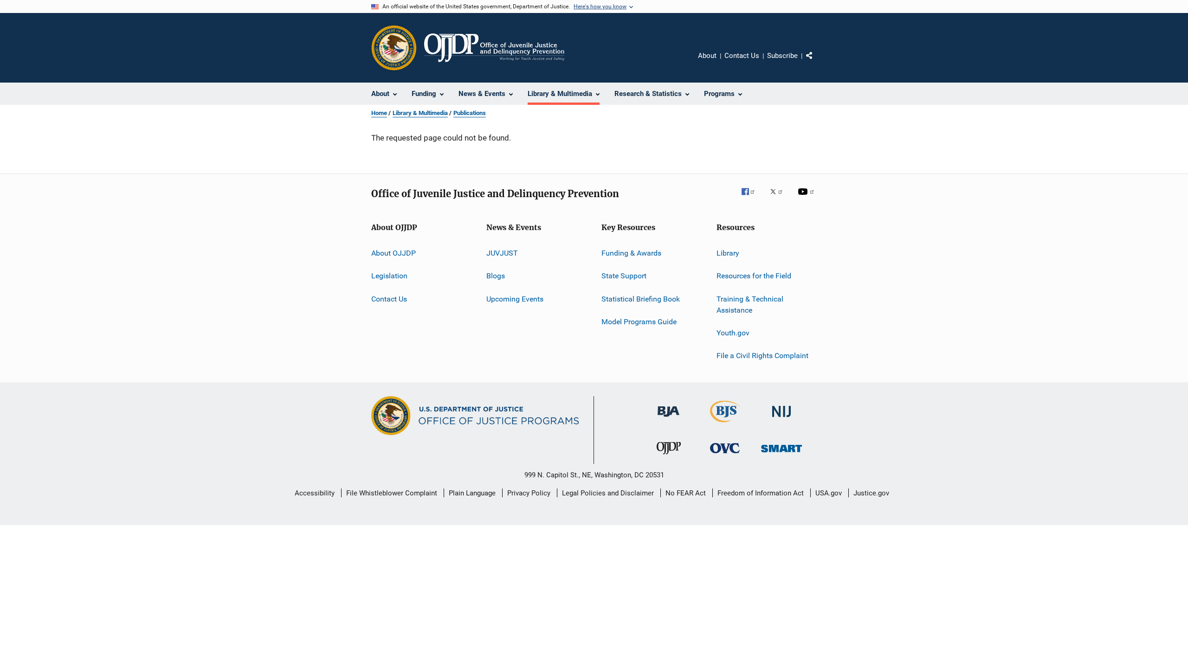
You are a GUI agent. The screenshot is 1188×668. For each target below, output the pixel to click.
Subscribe (782, 55)
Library (728, 253)
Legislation (389, 275)
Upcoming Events (514, 299)
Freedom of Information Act (760, 493)
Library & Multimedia (420, 112)
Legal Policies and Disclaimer (608, 493)
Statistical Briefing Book (640, 299)
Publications (469, 112)
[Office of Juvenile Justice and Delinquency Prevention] (669, 456)
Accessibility (315, 493)
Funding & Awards (631, 253)
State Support (623, 275)
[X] (779, 198)
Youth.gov (733, 332)
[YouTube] (807, 198)
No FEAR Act (685, 493)
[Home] (494, 48)
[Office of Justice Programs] (394, 48)
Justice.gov (871, 493)
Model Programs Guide (639, 321)
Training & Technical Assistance (750, 305)
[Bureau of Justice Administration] (668, 418)
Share (816, 62)
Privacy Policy (528, 493)
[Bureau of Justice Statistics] (725, 424)
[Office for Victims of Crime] (725, 455)
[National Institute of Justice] (781, 418)
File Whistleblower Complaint (391, 493)
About (707, 55)
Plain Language (472, 493)
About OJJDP (393, 253)
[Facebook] (752, 198)
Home (379, 112)
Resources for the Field (754, 275)
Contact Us (741, 55)
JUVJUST (502, 253)
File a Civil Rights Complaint (762, 355)
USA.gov (828, 493)
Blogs (495, 275)
